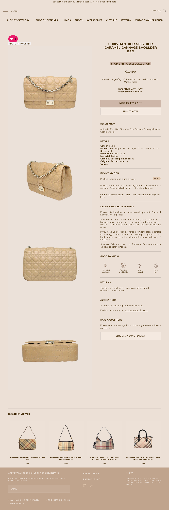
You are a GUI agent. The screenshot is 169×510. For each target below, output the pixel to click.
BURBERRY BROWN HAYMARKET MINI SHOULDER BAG (66, 459)
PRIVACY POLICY (91, 479)
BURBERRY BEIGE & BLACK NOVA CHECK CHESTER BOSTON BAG (143, 459)
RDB (28, 500)
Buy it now (130, 111)
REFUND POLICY (91, 473)
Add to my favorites (20, 43)
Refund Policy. (117, 290)
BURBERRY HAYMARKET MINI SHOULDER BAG (27, 459)
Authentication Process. (136, 310)
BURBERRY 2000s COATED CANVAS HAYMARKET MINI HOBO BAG (104, 459)
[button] (5, 11)
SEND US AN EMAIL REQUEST (130, 335)
